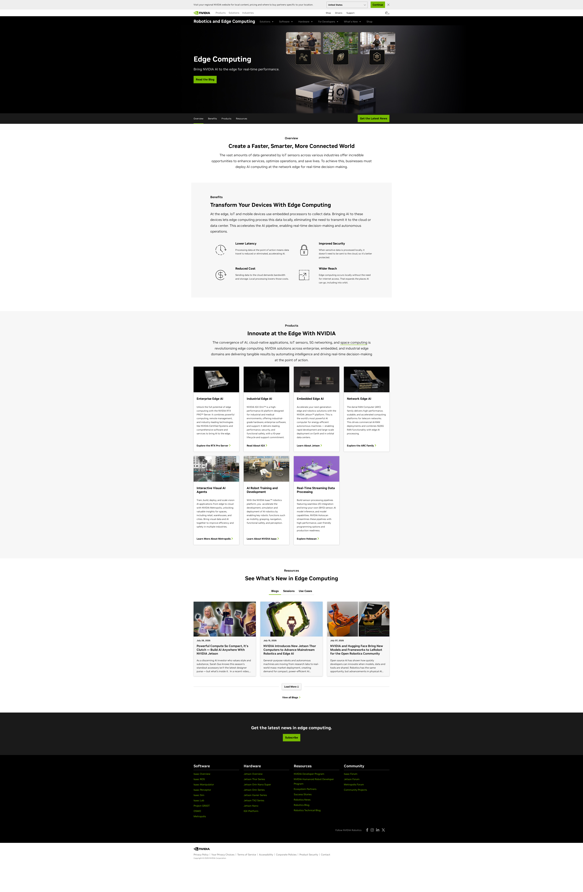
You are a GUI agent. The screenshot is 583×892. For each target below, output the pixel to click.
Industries (248, 12)
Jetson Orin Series (254, 789)
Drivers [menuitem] (338, 13)
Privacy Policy (201, 854)
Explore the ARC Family (361, 445)
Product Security (308, 854)
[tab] (275, 591)
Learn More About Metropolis (214, 538)
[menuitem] (220, 13)
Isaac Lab (199, 800)
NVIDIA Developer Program (309, 773)
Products (221, 12)
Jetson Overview (253, 773)
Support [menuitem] (350, 13)
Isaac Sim (199, 795)
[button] (386, 13)
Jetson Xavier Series (255, 795)
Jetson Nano (251, 805)
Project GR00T (202, 805)
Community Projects (355, 789)
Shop (369, 21)
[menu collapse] (257, 13)
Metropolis (200, 816)
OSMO (197, 811)
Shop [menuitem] (328, 13)
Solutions (234, 12)
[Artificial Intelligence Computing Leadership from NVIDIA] (202, 13)
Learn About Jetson (308, 445)
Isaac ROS (199, 779)
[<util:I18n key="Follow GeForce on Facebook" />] (367, 830)
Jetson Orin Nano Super (257, 784)
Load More (290, 686)
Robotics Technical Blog (307, 810)
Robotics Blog (301, 804)
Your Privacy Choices (222, 854)
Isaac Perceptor (202, 789)
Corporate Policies (286, 854)
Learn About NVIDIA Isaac (262, 538)
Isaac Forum (350, 773)
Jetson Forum (352, 779)
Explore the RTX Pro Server (213, 445)
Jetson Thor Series (254, 779)
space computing (353, 342)
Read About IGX (256, 445)
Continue (378, 4)
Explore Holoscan (307, 538)
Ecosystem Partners (305, 789)
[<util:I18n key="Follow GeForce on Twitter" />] (383, 830)
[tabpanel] (291, 650)
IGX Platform (251, 811)
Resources (241, 118)
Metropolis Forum (354, 784)
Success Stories (303, 794)
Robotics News (302, 799)
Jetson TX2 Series (254, 800)
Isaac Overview (202, 773)
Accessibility (266, 854)
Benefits (212, 118)
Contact (325, 854)
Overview (198, 118)
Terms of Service (246, 854)
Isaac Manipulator (204, 784)
